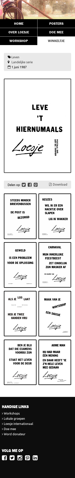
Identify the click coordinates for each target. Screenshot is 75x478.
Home (18, 24)
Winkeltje (56, 41)
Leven (15, 57)
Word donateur (14, 434)
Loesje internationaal (18, 423)
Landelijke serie (22, 62)
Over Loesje (18, 32)
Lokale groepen (14, 418)
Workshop (18, 41)
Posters (56, 24)
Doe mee (56, 32)
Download (60, 184)
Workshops (12, 413)
